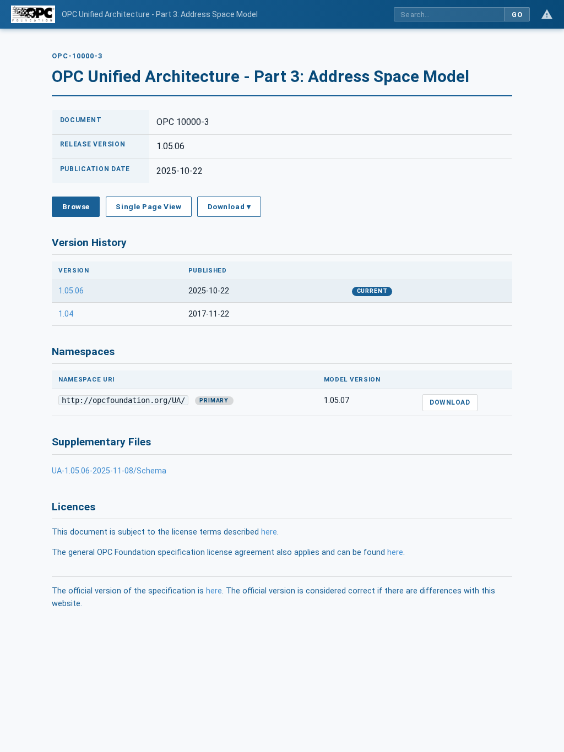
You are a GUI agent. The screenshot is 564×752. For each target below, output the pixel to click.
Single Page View (148, 206)
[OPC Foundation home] (33, 14)
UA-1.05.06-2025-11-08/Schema (109, 471)
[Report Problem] (547, 14)
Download (450, 402)
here (269, 532)
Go (517, 14)
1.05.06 (71, 291)
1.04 (65, 314)
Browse (76, 206)
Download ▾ (229, 206)
